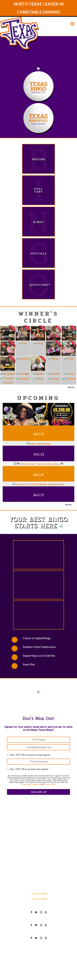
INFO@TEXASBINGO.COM (40, 884)
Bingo (38, 222)
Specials (38, 253)
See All (71, 387)
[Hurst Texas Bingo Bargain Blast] (38, 416)
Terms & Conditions (28, 945)
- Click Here (38, 893)
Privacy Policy (50, 784)
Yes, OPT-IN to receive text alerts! (29, 769)
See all (68, 504)
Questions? (38, 284)
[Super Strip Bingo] (39, 443)
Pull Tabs (38, 190)
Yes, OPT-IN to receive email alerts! (30, 754)
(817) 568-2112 (38, 844)
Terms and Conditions (30, 784)
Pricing (38, 159)
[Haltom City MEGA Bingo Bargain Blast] (38, 483)
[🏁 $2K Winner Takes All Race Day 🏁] (39, 463)
